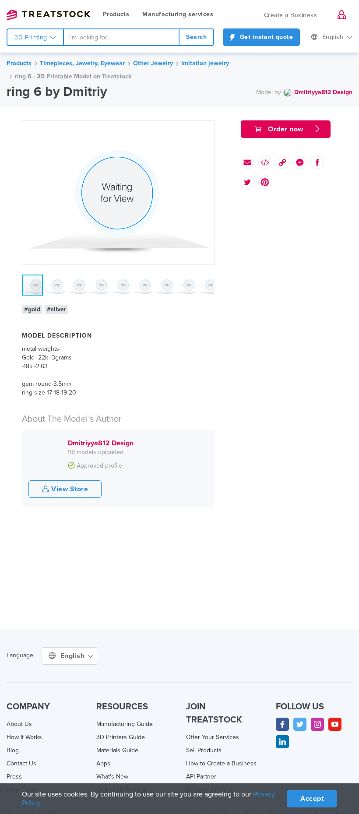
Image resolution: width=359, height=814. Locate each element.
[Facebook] (282, 724)
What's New (112, 776)
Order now (286, 129)
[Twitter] (299, 724)
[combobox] (121, 37)
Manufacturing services (177, 14)
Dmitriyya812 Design (323, 92)
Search (196, 37)
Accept (312, 798)
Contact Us (21, 763)
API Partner (201, 776)
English (333, 37)
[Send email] (247, 162)
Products (116, 14)
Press (14, 776)
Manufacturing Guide (124, 724)
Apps (103, 763)
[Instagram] (317, 724)
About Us (19, 724)
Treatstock (48, 15)
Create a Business (290, 15)
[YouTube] (334, 724)
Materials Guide (117, 750)
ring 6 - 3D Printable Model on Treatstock (73, 76)
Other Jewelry (153, 63)
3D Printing (31, 37)
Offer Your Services (212, 737)
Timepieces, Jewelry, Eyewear (82, 63)
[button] (206, 129)
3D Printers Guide (120, 737)
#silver (56, 309)
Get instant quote (265, 37)
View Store (68, 489)
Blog (13, 750)
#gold (32, 309)
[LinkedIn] (282, 741)
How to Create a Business (221, 763)
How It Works (24, 737)
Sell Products (204, 750)
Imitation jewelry (205, 63)
